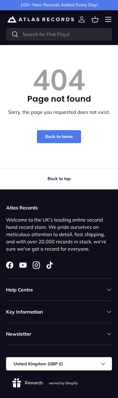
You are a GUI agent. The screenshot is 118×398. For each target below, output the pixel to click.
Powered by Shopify (61, 383)
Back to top (59, 178)
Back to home (59, 136)
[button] (95, 19)
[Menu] (108, 19)
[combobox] (59, 34)
